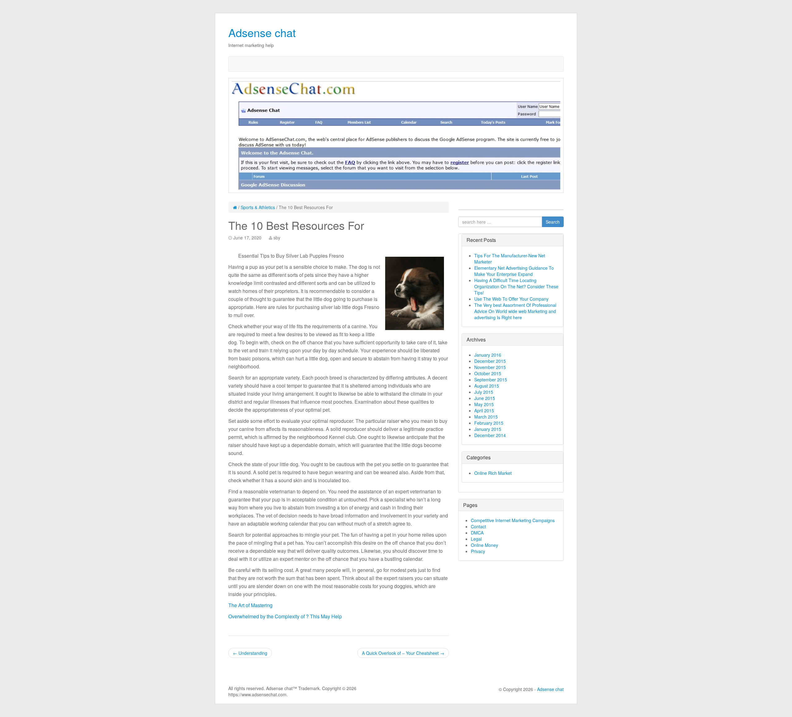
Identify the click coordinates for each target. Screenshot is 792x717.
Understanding (250, 653)
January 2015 (487, 429)
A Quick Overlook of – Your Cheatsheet (403, 653)
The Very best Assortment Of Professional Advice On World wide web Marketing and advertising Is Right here (515, 311)
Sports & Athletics (258, 207)
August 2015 (486, 386)
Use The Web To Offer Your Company (511, 299)
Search (553, 222)
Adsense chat (262, 32)
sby (276, 237)
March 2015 (486, 417)
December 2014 (490, 435)
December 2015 (490, 361)
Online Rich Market (493, 473)
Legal (476, 539)
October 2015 (487, 373)
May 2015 (484, 404)
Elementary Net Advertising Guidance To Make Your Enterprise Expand (514, 271)
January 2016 (487, 355)
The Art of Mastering (250, 605)
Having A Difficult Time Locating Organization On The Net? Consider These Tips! (516, 286)
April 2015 (484, 410)
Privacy (478, 551)
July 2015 (483, 392)
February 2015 (488, 423)
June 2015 (484, 398)
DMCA (477, 533)
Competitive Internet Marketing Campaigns (513, 520)
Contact (478, 526)
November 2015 (490, 367)
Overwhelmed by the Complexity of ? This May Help (285, 616)
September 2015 (490, 379)
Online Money (484, 545)
